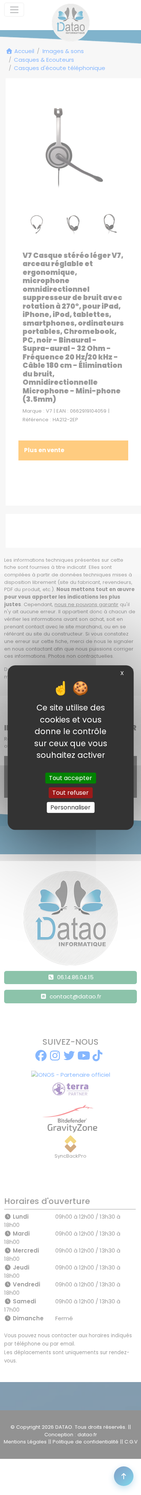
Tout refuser (70, 792)
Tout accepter (70, 778)
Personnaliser (70, 807)
